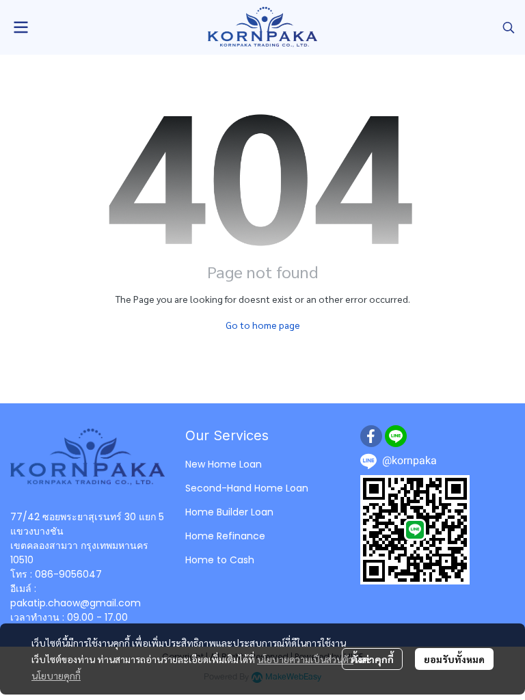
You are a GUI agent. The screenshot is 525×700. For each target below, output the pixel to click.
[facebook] (371, 436)
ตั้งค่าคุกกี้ (372, 659)
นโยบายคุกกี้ (56, 675)
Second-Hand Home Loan (246, 488)
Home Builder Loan (229, 512)
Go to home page (263, 325)
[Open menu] (20, 27)
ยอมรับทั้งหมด (454, 659)
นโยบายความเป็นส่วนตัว (305, 659)
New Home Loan (223, 464)
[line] (396, 436)
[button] (508, 27)
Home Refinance (225, 536)
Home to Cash (219, 560)
